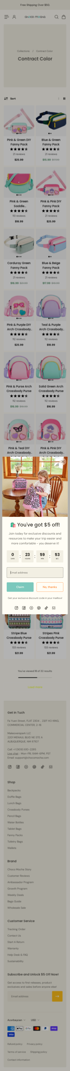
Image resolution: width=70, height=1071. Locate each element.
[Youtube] (31, 608)
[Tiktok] (46, 608)
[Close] (63, 461)
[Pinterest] (39, 608)
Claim (20, 587)
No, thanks (50, 587)
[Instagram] (16, 608)
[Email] (54, 608)
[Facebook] (24, 608)
